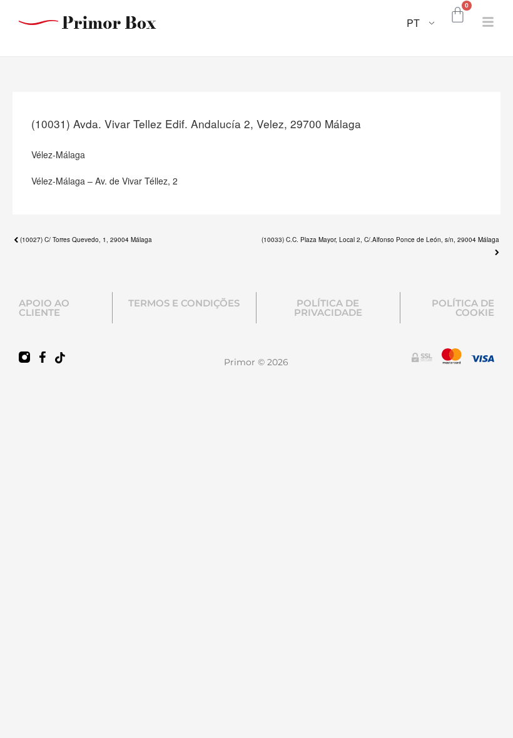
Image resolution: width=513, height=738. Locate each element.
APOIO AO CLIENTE (44, 307)
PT (413, 23)
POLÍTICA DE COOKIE (463, 307)
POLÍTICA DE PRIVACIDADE (328, 307)
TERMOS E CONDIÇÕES (184, 303)
